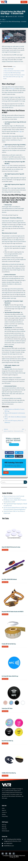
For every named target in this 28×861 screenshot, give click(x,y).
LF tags (20, 131)
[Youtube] (10, 853)
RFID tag (12, 88)
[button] (9, 452)
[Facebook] (2, 853)
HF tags (6, 146)
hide (14, 66)
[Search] (25, 482)
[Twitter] (6, 853)
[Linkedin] (13, 853)
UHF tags (7, 165)
